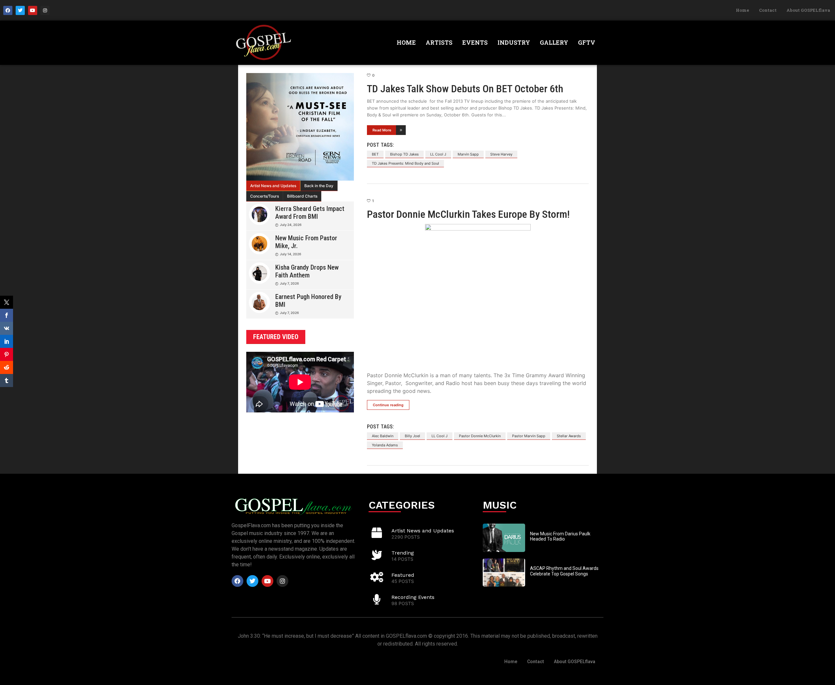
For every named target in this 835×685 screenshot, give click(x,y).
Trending (402, 553)
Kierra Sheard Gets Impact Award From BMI (309, 212)
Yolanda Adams (385, 445)
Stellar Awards (569, 436)
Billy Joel (412, 436)
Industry (513, 42)
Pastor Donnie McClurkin (480, 436)
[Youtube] (32, 10)
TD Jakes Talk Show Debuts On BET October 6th (465, 88)
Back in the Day (318, 185)
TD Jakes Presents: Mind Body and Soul (405, 163)
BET (375, 154)
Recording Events (412, 597)
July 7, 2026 (289, 283)
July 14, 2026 (290, 254)
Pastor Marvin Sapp (528, 436)
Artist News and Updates (273, 185)
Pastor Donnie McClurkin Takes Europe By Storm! (468, 214)
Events (475, 42)
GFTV (586, 42)
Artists (439, 42)
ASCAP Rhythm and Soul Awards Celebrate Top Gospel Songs (564, 571)
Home (742, 10)
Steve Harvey (501, 154)
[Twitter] (20, 10)
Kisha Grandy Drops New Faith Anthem (307, 271)
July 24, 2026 (290, 225)
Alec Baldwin (382, 436)
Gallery (554, 42)
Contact (768, 10)
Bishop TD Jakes (404, 154)
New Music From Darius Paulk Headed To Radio (560, 536)
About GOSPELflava (808, 10)
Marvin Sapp (468, 154)
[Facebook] (7, 10)
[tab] (273, 186)
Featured (402, 575)
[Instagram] (45, 10)
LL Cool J (438, 154)
